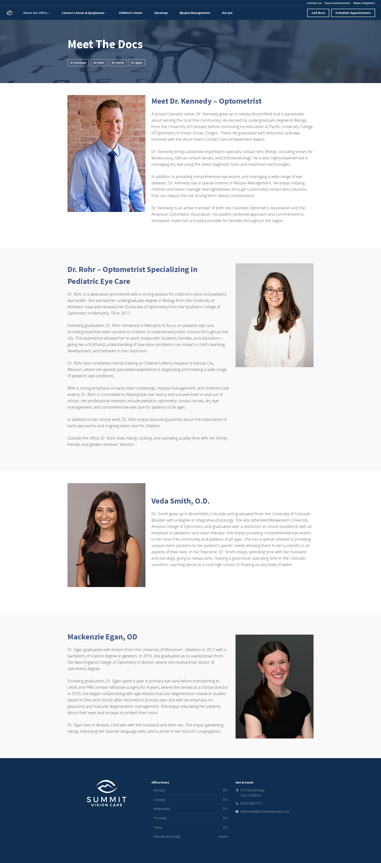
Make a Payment (364, 3)
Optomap (161, 13)
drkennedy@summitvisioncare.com (265, 811)
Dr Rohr (99, 62)
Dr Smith (118, 62)
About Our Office (35, 13)
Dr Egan (136, 62)
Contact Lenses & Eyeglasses (83, 13)
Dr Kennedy (78, 62)
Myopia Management (195, 13)
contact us (313, 3)
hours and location (337, 3)
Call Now (318, 13)
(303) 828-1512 (251, 803)
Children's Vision (130, 13)
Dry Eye (227, 13)
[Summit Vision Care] (9, 13)
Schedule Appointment (353, 13)
